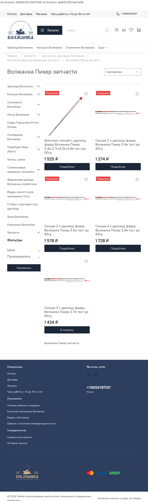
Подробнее (67, 166)
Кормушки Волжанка (21, 224)
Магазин (41, 14)
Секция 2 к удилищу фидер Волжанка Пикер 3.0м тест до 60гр (66, 230)
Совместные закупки (19, 437)
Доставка (26, 14)
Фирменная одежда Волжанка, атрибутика (22, 182)
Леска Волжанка (18, 114)
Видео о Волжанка (18, 417)
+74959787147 (129, 13)
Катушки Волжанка (49, 47)
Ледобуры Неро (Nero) (17, 149)
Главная (12, 56)
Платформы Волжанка (15, 137)
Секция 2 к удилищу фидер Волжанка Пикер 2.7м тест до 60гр (66, 312)
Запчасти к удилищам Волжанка (63, 56)
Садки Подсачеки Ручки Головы (23, 125)
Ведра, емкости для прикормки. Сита (20, 194)
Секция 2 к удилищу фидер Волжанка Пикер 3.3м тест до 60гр (117, 230)
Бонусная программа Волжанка (25, 411)
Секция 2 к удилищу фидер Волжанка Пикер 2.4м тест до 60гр (117, 144)
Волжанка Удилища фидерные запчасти (33, 60)
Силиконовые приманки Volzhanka (20, 169)
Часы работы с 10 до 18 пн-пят (70, 14)
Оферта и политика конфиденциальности (31, 423)
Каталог (53, 30)
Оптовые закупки (17, 443)
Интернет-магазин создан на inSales (119, 498)
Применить (24, 268)
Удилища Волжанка (20, 47)
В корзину (67, 330)
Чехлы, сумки (16, 159)
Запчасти (29, 56)
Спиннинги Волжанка (80, 47)
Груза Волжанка (17, 216)
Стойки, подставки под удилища (22, 206)
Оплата (12, 14)
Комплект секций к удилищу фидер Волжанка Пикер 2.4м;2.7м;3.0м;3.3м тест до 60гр (65, 146)
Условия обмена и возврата (23, 405)
